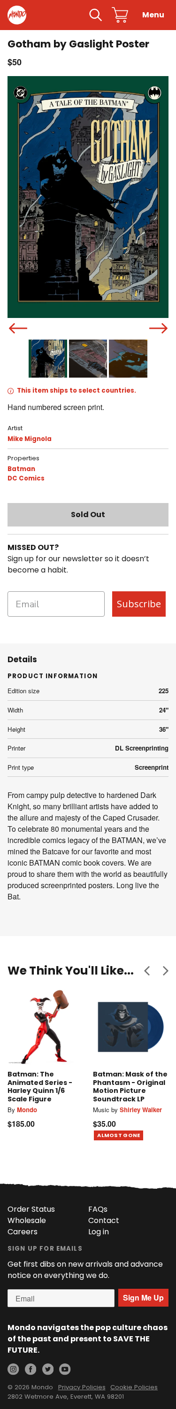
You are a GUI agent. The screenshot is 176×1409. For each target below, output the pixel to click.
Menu (153, 14)
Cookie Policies (134, 1387)
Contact (103, 1220)
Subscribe (139, 603)
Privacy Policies (82, 1387)
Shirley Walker (141, 1109)
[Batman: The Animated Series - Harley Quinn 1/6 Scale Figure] (46, 1027)
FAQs (97, 1209)
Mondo (27, 1109)
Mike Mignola (30, 438)
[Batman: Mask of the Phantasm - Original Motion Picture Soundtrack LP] (131, 1027)
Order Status (31, 1209)
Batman (21, 469)
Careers (23, 1231)
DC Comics (26, 478)
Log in (98, 1231)
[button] (146, 970)
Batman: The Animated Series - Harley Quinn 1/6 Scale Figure (40, 1086)
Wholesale (27, 1220)
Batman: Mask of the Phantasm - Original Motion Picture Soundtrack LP (130, 1086)
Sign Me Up (143, 1297)
